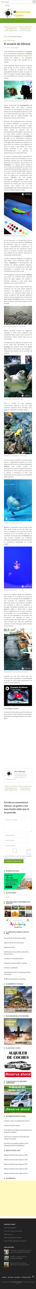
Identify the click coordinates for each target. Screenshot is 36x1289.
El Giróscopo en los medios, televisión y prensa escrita (16, 953)
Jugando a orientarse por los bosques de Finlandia (18, 1257)
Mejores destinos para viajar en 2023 (16, 1159)
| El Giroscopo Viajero (16, 1282)
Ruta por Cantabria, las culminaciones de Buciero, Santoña (25, 28)
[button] (33, 1277)
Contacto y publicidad (11, 968)
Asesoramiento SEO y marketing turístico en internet (17, 973)
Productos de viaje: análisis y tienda (15, 963)
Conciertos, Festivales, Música (13, 958)
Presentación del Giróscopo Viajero (15, 938)
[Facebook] (26, 20)
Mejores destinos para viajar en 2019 (16, 1173)
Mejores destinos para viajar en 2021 (16, 1164)
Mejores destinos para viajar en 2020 (16, 1169)
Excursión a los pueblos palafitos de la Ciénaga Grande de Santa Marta (16, 1144)
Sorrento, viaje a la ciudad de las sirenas (16, 1121)
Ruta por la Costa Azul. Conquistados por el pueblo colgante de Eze (11, 28)
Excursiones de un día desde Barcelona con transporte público (19, 1264)
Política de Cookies (26, 1277)
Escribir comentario (14, 861)
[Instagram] (31, 20)
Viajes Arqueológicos (10, 1228)
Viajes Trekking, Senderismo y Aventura (15, 1241)
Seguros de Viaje (9, 947)
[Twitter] (29, 20)
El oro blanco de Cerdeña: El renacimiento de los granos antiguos (18, 1131)
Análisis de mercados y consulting (15, 979)
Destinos (7, 40)
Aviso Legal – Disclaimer (14, 1277)
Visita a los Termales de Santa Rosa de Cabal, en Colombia (16, 1138)
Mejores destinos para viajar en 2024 (16, 1155)
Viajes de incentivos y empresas (13, 1231)
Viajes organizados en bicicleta (13, 1238)
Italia (13, 40)
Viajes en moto (8, 1234)
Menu (7, 5)
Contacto (4, 1277)
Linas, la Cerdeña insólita (12, 1125)
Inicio (5, 36)
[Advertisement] (18, 1198)
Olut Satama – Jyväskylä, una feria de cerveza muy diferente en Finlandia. (20, 1251)
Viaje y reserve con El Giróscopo (14, 943)
